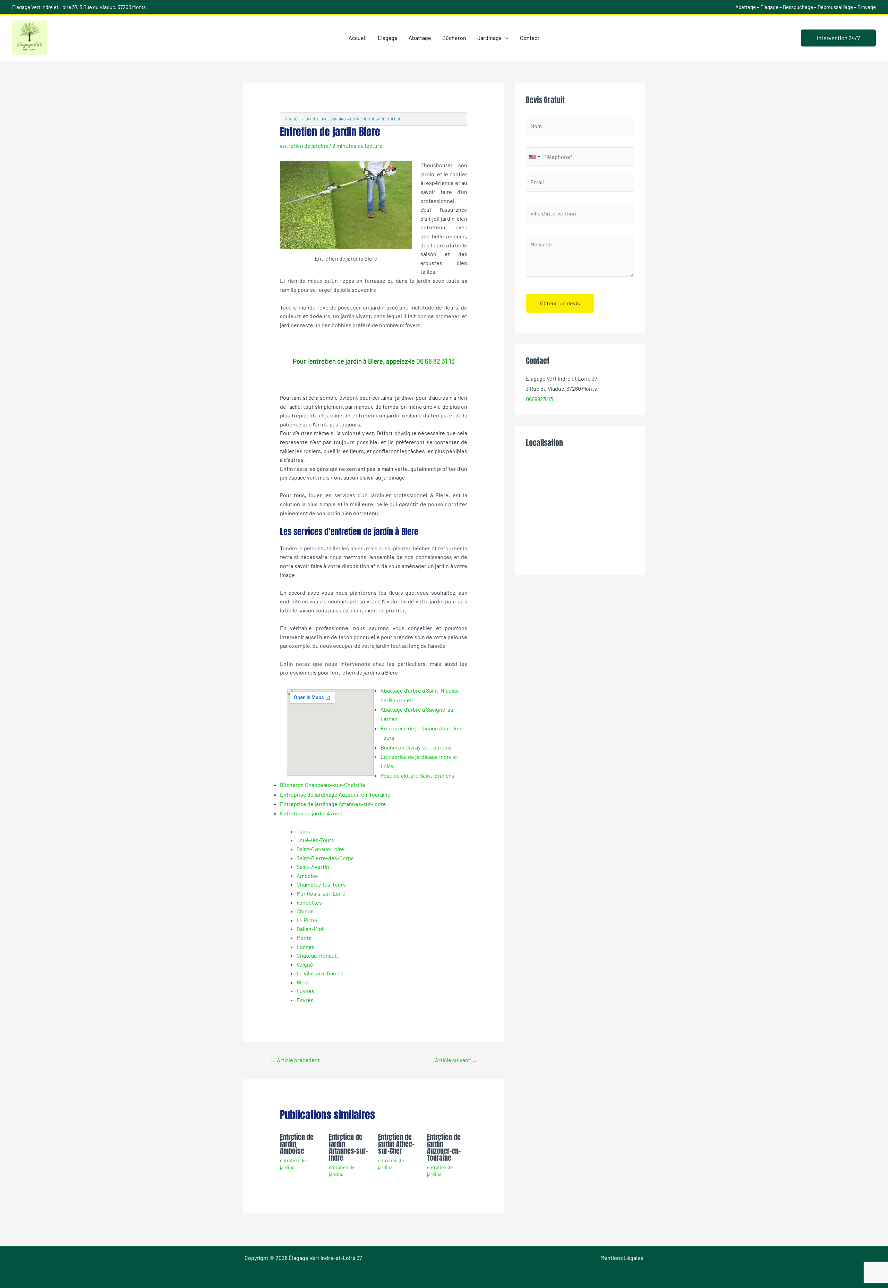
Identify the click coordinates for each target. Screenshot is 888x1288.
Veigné (305, 964)
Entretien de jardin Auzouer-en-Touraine (444, 1147)
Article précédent (295, 1060)
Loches (306, 946)
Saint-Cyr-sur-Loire (320, 849)
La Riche (307, 920)
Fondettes (309, 902)
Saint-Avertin (313, 866)
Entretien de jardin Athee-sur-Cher (396, 1144)
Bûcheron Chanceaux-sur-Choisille (322, 784)
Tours (303, 831)
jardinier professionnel (399, 495)
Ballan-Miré (310, 928)
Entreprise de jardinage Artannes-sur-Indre (333, 803)
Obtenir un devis (560, 303)
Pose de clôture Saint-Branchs (417, 775)
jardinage (393, 477)
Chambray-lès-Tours (321, 884)
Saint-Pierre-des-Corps (325, 858)
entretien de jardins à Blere (365, 672)
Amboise (307, 875)
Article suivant (456, 1060)
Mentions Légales (621, 1257)
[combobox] (534, 157)
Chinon (305, 911)
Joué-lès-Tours (315, 840)
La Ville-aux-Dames (320, 973)
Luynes (305, 991)
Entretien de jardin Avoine (312, 813)
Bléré (303, 982)
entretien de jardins (304, 145)
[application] (505, 37)
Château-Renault (317, 955)
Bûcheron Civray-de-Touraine (416, 747)
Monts (304, 937)
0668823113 (539, 399)
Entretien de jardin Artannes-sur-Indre (348, 1147)
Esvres (305, 1000)
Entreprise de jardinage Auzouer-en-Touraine (335, 794)
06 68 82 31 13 (435, 361)
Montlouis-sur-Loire (321, 893)
